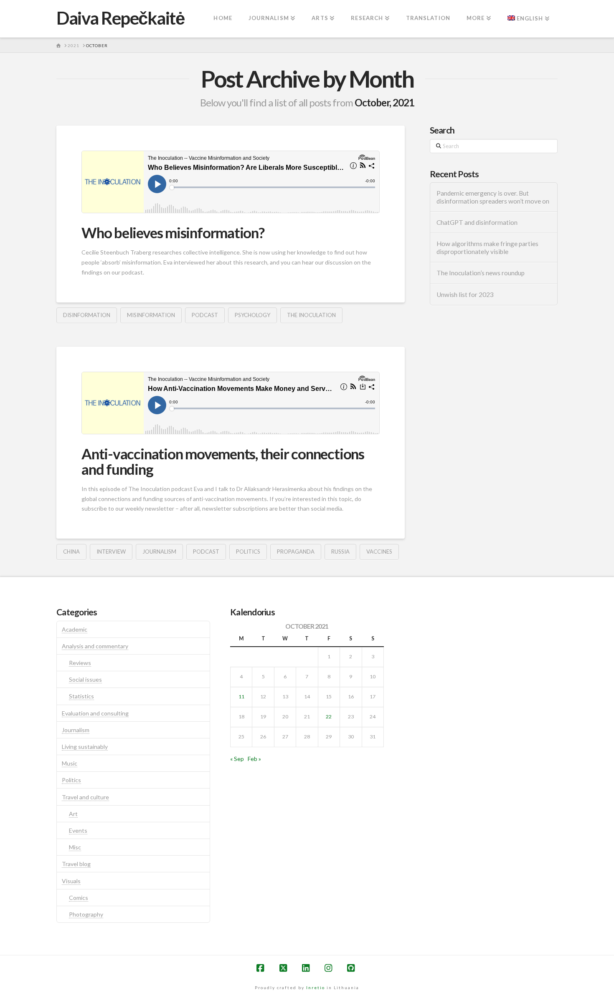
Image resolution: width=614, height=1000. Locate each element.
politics (248, 551)
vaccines (379, 551)
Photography (86, 914)
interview (111, 551)
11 (241, 696)
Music (69, 763)
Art (73, 813)
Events (78, 830)
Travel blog (76, 863)
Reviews (80, 662)
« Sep (237, 758)
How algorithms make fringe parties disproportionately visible (487, 247)
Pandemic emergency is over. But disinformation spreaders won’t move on (492, 197)
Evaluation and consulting (95, 713)
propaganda (296, 551)
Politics (71, 779)
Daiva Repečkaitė (120, 18)
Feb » (254, 758)
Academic (74, 629)
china (71, 551)
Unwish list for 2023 (465, 294)
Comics (78, 897)
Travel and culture (85, 797)
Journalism (75, 729)
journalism (159, 551)
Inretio (315, 987)
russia (340, 551)
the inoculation (311, 315)
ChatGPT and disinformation (477, 222)
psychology (252, 315)
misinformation (151, 315)
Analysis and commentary (95, 646)
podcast (205, 315)
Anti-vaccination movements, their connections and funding (222, 461)
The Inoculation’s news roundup (480, 273)
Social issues (85, 679)
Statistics (81, 696)
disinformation (86, 315)
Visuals (71, 880)
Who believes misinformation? (172, 232)
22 (329, 716)
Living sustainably (85, 746)
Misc (75, 847)
